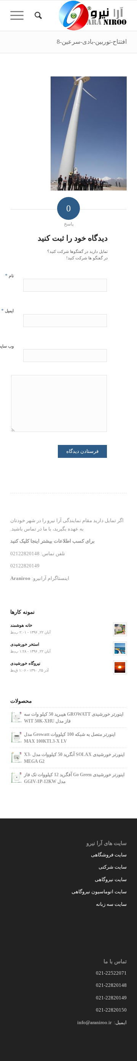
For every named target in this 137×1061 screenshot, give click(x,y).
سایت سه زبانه (111, 904)
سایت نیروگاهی (111, 879)
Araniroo (20, 578)
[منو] (19, 15)
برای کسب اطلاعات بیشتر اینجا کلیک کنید (52, 541)
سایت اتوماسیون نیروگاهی (99, 891)
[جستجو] (37, 15)
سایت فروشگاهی (109, 855)
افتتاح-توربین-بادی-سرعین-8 (92, 41)
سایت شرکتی (113, 867)
